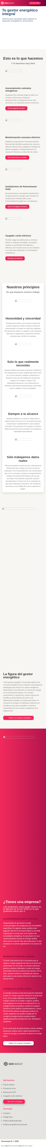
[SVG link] (8, 3)
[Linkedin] (4, 1129)
